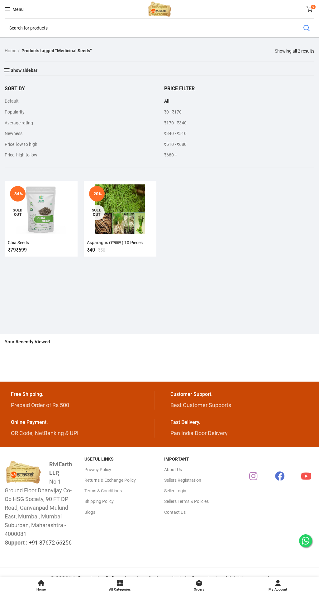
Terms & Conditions (103, 490)
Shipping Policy (99, 501)
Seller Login (175, 490)
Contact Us (175, 512)
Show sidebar (24, 70)
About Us (173, 469)
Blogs (89, 512)
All (166, 101)
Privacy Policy (97, 469)
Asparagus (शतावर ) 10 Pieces (115, 242)
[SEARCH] (306, 28)
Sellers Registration (182, 480)
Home (10, 50)
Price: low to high (21, 144)
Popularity (15, 111)
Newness (13, 133)
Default (12, 101)
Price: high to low (21, 154)
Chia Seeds (18, 242)
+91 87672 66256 (50, 542)
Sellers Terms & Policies (186, 501)
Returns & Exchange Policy (110, 480)
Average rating (19, 122)
